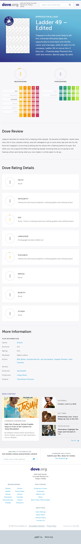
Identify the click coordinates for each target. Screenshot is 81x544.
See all (74, 440)
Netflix (7, 491)
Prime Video (19, 491)
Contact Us (40, 520)
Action (19, 494)
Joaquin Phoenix (60, 359)
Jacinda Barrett (33, 359)
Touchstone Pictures (25, 379)
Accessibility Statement (37, 526)
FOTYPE (76, 526)
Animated (8, 497)
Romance (19, 502)
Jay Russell (21, 371)
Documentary (8, 500)
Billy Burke (21, 359)
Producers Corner (40, 488)
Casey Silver (22, 375)
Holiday (8, 502)
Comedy (20, 497)
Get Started (60, 458)
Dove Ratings (41, 512)
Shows (19, 488)
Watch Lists (40, 494)
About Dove (40, 515)
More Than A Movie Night (40, 500)
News (40, 497)
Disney (7, 494)
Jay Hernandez (46, 359)
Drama (20, 343)
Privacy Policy (40, 517)
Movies (7, 488)
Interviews (40, 491)
